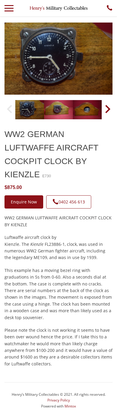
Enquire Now (24, 202)
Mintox (70, 406)
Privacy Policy (58, 400)
